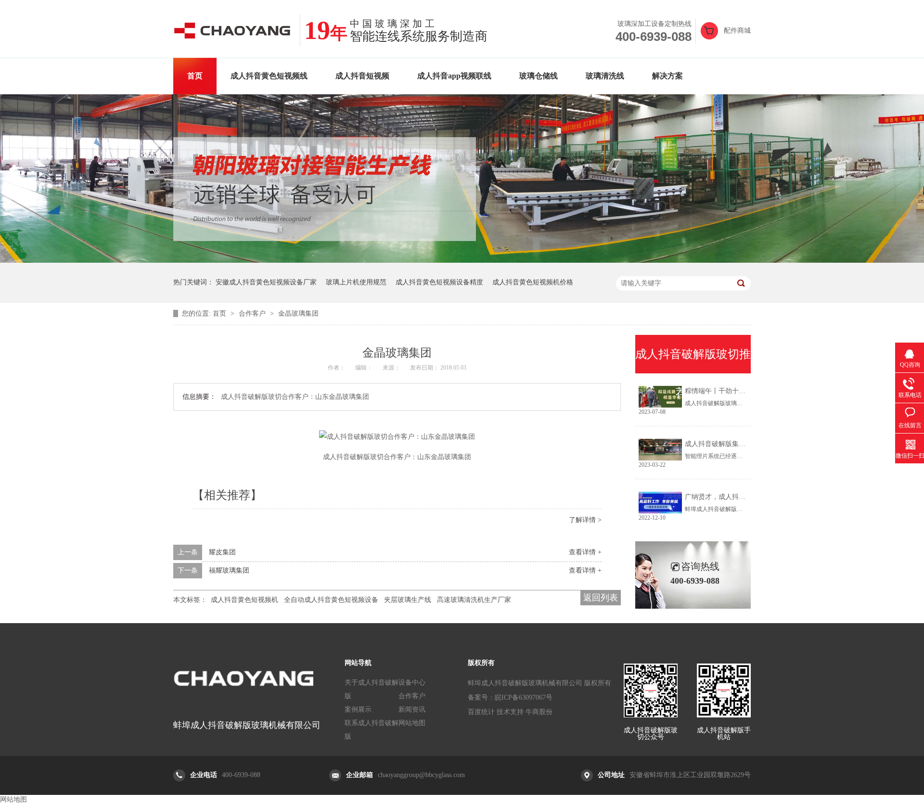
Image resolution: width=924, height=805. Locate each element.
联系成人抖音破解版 (371, 729)
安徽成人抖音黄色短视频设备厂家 (266, 282)
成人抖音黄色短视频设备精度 (439, 282)
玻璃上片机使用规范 (356, 282)
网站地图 (411, 723)
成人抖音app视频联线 (454, 76)
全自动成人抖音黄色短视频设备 (331, 599)
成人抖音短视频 (362, 76)
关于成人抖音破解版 (371, 689)
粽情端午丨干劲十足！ (718, 391)
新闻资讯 (411, 709)
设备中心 (411, 682)
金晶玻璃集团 (298, 313)
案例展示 (358, 709)
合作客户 (253, 313)
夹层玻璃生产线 (407, 599)
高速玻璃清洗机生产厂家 (474, 599)
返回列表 (600, 597)
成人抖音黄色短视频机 (244, 599)
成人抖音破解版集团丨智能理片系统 (739, 443)
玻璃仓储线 (538, 76)
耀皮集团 (222, 552)
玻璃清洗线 (605, 76)
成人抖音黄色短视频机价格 (532, 282)
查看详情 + (585, 552)
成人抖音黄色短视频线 (269, 76)
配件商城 (737, 30)
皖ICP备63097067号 (523, 697)
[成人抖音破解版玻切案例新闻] (462, 260)
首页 (195, 76)
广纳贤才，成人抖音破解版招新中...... (741, 496)
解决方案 (667, 76)
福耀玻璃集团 (229, 570)
